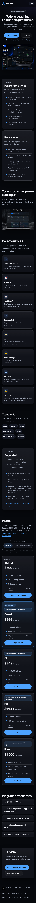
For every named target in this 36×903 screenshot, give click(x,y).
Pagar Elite (18, 780)
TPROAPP (9, 3)
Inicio (3, 893)
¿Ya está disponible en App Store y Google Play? (18, 810)
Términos (23, 893)
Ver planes (26, 35)
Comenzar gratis (11, 35)
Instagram (25, 897)
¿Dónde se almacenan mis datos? (15, 826)
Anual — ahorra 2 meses (23, 545)
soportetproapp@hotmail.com (17, 867)
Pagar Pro (18, 732)
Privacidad (15, 893)
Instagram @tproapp (14, 873)
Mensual (8, 545)
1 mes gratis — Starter (18, 595)
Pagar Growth (18, 643)
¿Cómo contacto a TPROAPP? (17, 834)
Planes (9, 893)
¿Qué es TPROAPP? (13, 802)
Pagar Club (18, 686)
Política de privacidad (12, 503)
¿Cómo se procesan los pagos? (18, 818)
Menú (31, 3)
